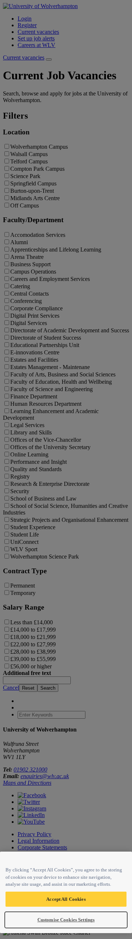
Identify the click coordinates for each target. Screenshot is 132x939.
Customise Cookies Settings (66, 919)
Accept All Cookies (65, 899)
